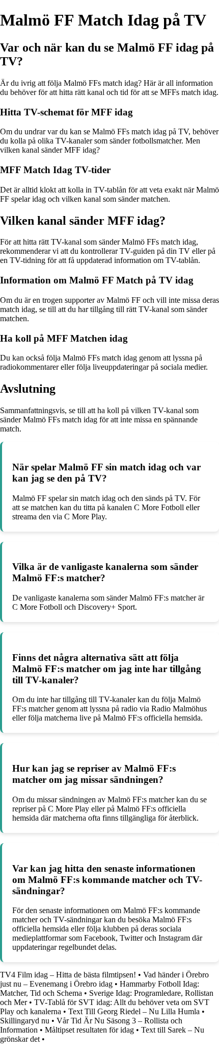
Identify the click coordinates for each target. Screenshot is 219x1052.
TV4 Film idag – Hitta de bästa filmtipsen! (68, 974)
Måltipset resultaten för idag (89, 1029)
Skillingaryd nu (24, 1020)
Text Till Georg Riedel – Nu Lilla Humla (134, 1011)
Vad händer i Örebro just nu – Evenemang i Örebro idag (104, 979)
